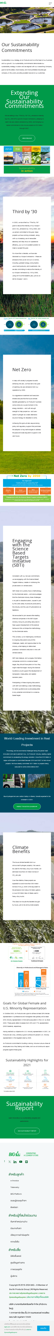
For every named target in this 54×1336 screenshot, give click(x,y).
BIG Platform (16, 1194)
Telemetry (15, 1187)
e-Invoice (15, 1180)
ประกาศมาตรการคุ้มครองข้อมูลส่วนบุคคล (23, 1293)
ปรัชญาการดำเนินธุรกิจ (20, 1235)
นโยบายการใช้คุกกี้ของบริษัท (38, 1297)
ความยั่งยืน (15, 1241)
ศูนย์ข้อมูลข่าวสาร (18, 1263)
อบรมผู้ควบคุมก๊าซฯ (18, 1200)
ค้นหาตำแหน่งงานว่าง (19, 1221)
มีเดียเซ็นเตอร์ (16, 1256)
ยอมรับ (43, 1328)
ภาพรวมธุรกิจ (16, 1269)
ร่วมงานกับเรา (16, 1228)
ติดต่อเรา (14, 1207)
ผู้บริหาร (14, 1276)
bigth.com (7, 1327)
